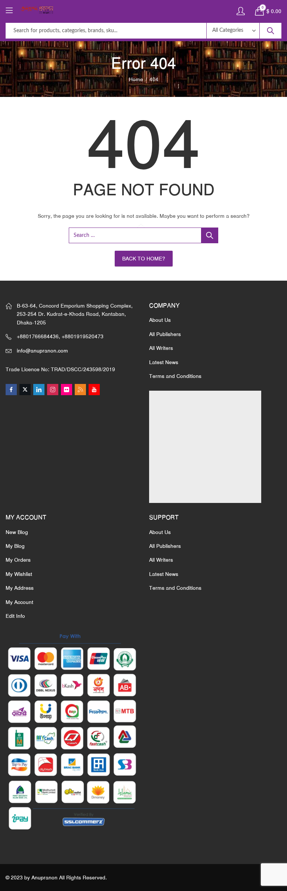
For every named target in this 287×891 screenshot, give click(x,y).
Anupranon (44, 877)
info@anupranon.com (42, 350)
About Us (160, 320)
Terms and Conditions (175, 376)
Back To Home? (143, 258)
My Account (19, 602)
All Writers (161, 348)
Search (270, 31)
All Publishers (165, 334)
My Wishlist (19, 574)
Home (136, 79)
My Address (20, 588)
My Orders (18, 559)
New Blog (17, 532)
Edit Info (15, 616)
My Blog (15, 546)
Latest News (163, 362)
